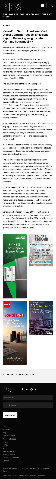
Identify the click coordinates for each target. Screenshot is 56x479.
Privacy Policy (9, 454)
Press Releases (9, 439)
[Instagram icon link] (31, 389)
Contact (6, 461)
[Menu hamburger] (42, 5)
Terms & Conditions (11, 457)
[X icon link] (36, 389)
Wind (5, 426)
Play (4, 432)
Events (5, 442)
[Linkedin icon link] (23, 389)
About (5, 448)
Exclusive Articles (10, 436)
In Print (5, 445)
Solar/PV (6, 429)
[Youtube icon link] (27, 389)
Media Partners (9, 451)
